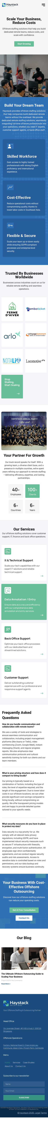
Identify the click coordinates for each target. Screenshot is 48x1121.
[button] (43, 4)
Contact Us (20, 1066)
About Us (9, 1066)
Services (16, 1062)
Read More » (6, 984)
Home (7, 1062)
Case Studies (28, 1062)
